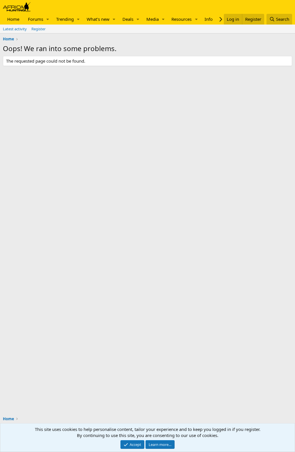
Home (13, 19)
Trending (65, 19)
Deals (127, 19)
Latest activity (15, 28)
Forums (35, 19)
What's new (98, 19)
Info (209, 19)
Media (152, 19)
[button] (48, 19)
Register (38, 28)
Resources (181, 19)
